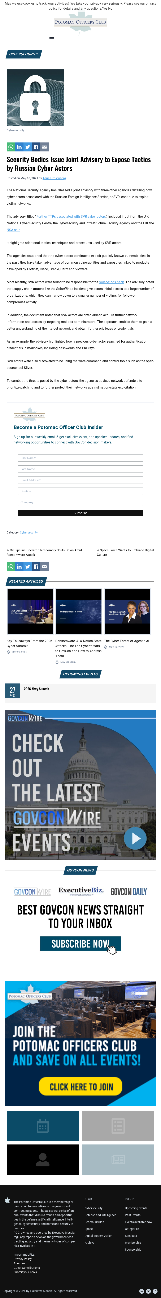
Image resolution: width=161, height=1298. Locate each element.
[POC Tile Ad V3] (80, 1043)
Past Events (132, 1215)
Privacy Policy (23, 1259)
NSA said (13, 230)
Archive (89, 1242)
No (110, 8)
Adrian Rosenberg (54, 178)
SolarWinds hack (111, 282)
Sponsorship (133, 1249)
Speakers (131, 1235)
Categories (132, 1229)
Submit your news (25, 1272)
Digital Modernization (98, 1235)
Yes (104, 8)
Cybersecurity (29, 532)
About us (19, 1263)
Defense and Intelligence (100, 1215)
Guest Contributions (27, 1267)
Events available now (138, 1222)
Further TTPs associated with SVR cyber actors (71, 216)
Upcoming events (136, 1208)
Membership (133, 1242)
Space (89, 1229)
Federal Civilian (94, 1222)
